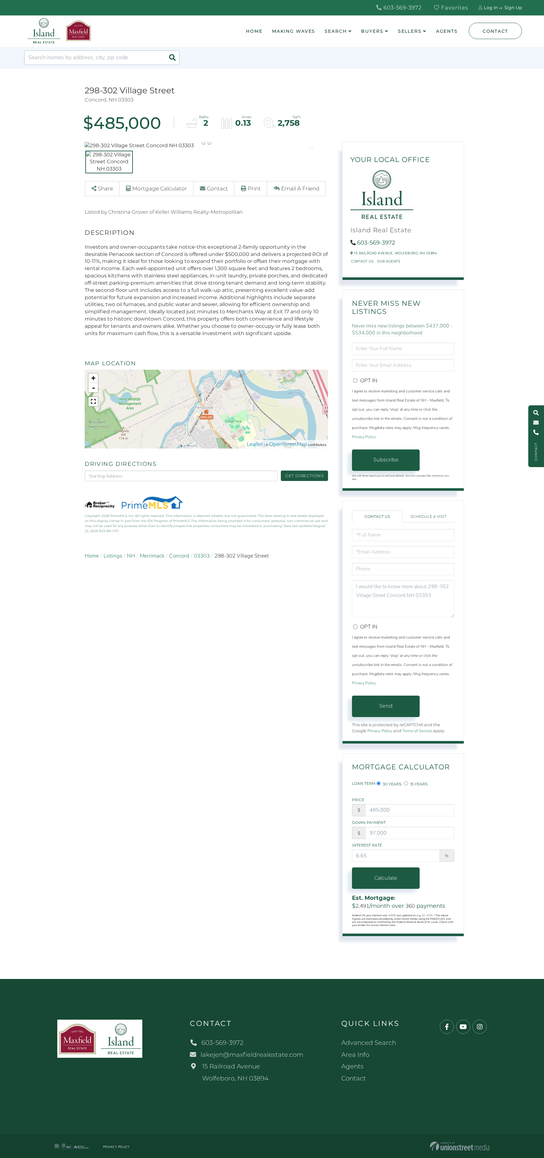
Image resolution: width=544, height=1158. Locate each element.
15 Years (418, 784)
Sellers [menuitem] (410, 31)
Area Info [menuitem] (355, 1054)
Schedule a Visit (428, 516)
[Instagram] (479, 1027)
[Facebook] (447, 1027)
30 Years (391, 784)
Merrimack (152, 555)
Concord (179, 555)
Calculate (385, 878)
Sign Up (513, 7)
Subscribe (386, 460)
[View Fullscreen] (93, 401)
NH (131, 555)
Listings (113, 555)
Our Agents (388, 261)
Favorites (453, 7)
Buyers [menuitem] (372, 31)
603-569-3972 (402, 7)
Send (386, 706)
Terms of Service (417, 731)
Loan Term (363, 783)
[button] (172, 58)
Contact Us (362, 261)
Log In (491, 7)
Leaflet (255, 444)
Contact (495, 31)
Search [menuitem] (336, 31)
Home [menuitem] (254, 31)
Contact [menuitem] (353, 1078)
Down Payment (369, 822)
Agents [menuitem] (447, 31)
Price (358, 799)
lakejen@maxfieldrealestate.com (252, 1054)
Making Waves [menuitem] (293, 31)
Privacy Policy (364, 436)
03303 (202, 555)
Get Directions (304, 475)
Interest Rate (367, 845)
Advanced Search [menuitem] (368, 1042)
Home (92, 555)
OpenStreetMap (288, 444)
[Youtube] (463, 1027)
